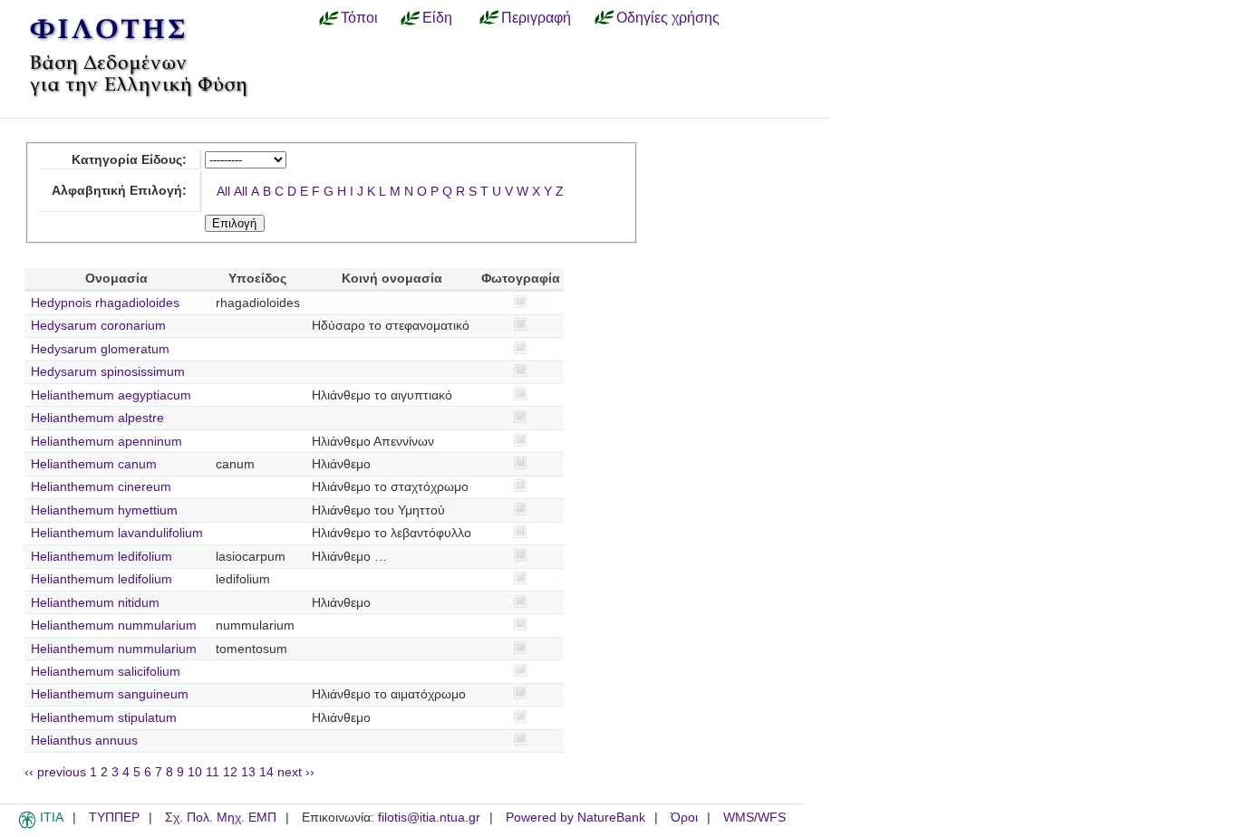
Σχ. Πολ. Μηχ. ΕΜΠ (220, 817)
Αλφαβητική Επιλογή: (119, 190)
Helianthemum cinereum (101, 487)
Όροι (684, 817)
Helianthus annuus (84, 740)
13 (248, 772)
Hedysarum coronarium (98, 325)
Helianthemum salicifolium (105, 671)
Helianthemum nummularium (114, 625)
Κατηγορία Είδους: (129, 160)
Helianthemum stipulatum (104, 718)
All (223, 191)
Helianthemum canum (94, 464)
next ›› (295, 772)
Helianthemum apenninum (106, 441)
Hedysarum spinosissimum (108, 372)
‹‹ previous (55, 772)
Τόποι (359, 17)
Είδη (437, 17)
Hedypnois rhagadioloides (105, 303)
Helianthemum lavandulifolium (117, 533)
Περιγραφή (536, 17)
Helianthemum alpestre (97, 418)
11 (212, 772)
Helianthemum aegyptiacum (111, 395)
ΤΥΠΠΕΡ (114, 817)
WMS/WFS (754, 817)
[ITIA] (27, 825)
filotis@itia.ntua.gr (429, 817)
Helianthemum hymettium (104, 510)
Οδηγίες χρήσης (668, 17)
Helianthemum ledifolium (101, 556)
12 (230, 772)
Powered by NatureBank (575, 817)
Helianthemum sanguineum (110, 694)
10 (195, 772)
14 (266, 772)
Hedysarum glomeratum (100, 349)
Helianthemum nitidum (95, 603)
